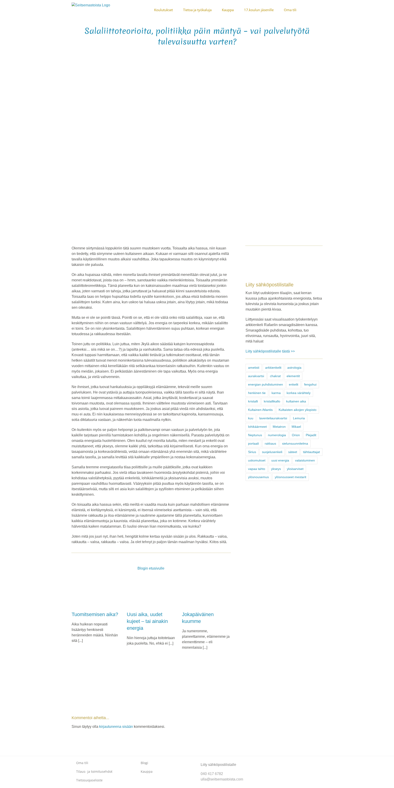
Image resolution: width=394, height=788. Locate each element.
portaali (253, 443)
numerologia (277, 435)
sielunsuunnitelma (295, 443)
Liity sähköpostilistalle (218, 765)
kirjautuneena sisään (116, 726)
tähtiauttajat (311, 452)
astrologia (294, 367)
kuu (250, 418)
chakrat (275, 376)
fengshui (310, 384)
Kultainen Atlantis (260, 410)
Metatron (279, 426)
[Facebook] (267, 760)
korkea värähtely (299, 393)
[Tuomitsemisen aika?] (96, 592)
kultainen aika (296, 401)
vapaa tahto (256, 469)
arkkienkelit (273, 367)
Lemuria (299, 418)
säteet (292, 452)
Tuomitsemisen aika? (95, 614)
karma (276, 393)
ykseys (276, 469)
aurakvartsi (256, 376)
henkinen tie (257, 393)
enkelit (293, 384)
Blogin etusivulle (150, 568)
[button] (321, 9)
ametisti (253, 367)
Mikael (296, 426)
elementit (293, 376)
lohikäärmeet (257, 426)
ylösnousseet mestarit (290, 477)
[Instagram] (274, 760)
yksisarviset (295, 469)
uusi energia (280, 460)
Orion (296, 435)
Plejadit (311, 435)
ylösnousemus (258, 477)
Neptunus (255, 435)
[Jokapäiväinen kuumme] (206, 592)
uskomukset (256, 460)
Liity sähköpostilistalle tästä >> (270, 351)
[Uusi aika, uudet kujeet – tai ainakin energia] (151, 592)
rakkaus (270, 443)
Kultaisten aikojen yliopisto (297, 410)
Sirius (252, 452)
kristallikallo (272, 401)
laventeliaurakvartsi (273, 418)
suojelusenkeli (272, 452)
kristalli (253, 401)
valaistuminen (305, 460)
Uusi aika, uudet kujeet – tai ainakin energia (147, 621)
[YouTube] (282, 760)
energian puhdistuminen (265, 384)
